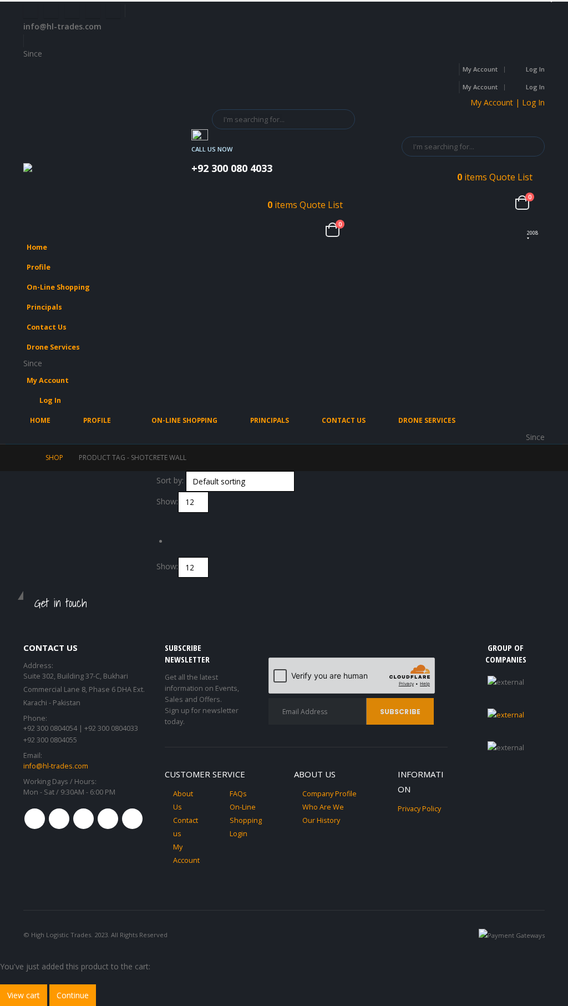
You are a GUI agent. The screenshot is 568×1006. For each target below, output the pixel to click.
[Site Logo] (78, 173)
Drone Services (53, 347)
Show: (167, 501)
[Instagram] (92, 11)
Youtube (83, 818)
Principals (44, 307)
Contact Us (47, 327)
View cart (23, 995)
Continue (73, 995)
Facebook (34, 818)
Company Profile (329, 793)
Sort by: (170, 480)
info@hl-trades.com (55, 766)
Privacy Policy (419, 808)
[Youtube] (72, 11)
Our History (321, 820)
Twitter (59, 818)
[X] (51, 11)
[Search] (338, 119)
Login (238, 833)
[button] (533, 283)
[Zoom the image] (506, 715)
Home (37, 247)
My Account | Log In (507, 102)
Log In (535, 69)
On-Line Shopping (58, 287)
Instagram (108, 818)
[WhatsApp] (113, 11)
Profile (38, 267)
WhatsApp (132, 818)
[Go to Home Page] (26, 457)
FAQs (238, 793)
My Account (480, 69)
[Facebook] (30, 11)
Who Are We (323, 807)
